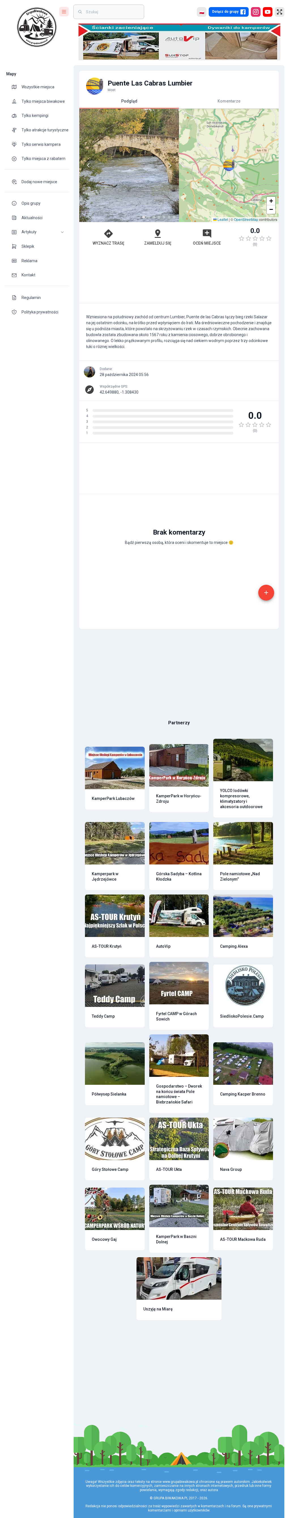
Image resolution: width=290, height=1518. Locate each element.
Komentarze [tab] (229, 101)
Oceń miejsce (207, 243)
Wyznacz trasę (108, 243)
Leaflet (222, 219)
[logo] (37, 27)
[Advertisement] (179, 277)
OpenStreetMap (246, 219)
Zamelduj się (157, 243)
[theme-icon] (16, 87)
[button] (37, 232)
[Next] (170, 165)
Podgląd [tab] (129, 101)
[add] (266, 593)
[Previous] (88, 165)
